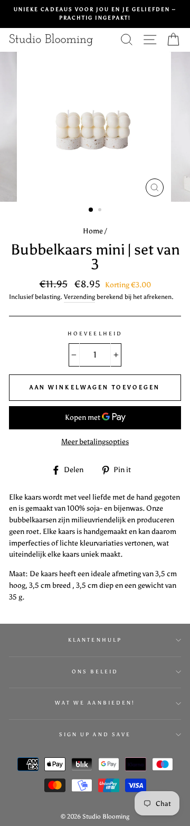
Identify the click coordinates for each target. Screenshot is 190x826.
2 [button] (100, 210)
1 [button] (91, 210)
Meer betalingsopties (95, 441)
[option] (95, 14)
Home (93, 231)
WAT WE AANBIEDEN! (95, 702)
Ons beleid (95, 671)
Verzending (79, 297)
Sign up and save (95, 734)
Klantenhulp (95, 639)
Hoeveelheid (95, 333)
